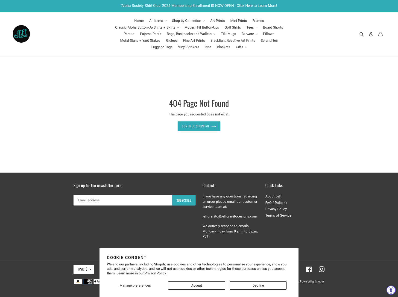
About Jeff (273, 196)
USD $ (82, 269)
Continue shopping (195, 126)
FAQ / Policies (276, 203)
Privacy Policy (155, 273)
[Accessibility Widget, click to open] (391, 290)
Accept (196, 285)
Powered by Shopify (312, 281)
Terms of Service (278, 215)
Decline (258, 285)
